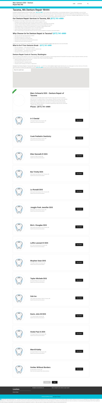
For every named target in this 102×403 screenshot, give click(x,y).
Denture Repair (15, 392)
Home (74, 3)
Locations (79, 3)
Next (55, 382)
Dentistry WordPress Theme (51, 396)
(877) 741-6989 (39, 12)
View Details (79, 120)
